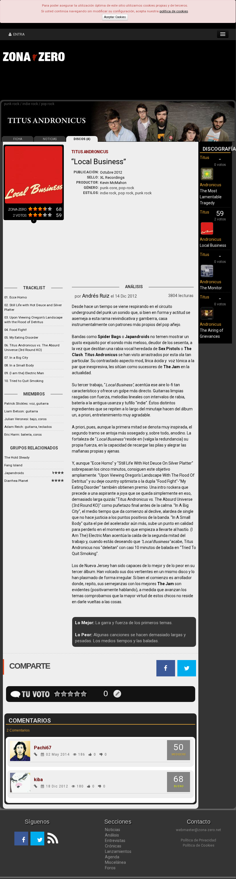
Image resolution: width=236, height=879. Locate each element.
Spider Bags (109, 336)
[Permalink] (35, 754)
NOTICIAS (50, 139)
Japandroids (14, 473)
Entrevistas (115, 840)
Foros (110, 868)
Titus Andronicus (101, 354)
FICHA (17, 139)
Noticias (112, 829)
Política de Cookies (198, 845)
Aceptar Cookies (115, 17)
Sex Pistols (169, 348)
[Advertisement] (89, 82)
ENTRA (18, 34)
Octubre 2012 (111, 172)
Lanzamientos (118, 851)
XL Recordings (112, 177)
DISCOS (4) (82, 139)
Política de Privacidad (198, 840)
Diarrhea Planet (16, 481)
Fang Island (13, 465)
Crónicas (113, 846)
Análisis (112, 835)
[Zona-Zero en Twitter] (37, 838)
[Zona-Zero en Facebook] (21, 838)
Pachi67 (42, 748)
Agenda (112, 857)
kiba (38, 779)
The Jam (171, 366)
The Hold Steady (16, 457)
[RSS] (51, 838)
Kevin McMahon (113, 183)
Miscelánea (115, 862)
